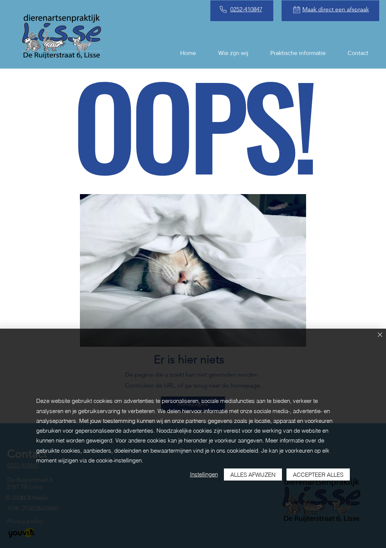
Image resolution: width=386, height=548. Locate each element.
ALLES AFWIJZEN (253, 474)
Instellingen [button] (204, 474)
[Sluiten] (379, 335)
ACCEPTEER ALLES (318, 474)
